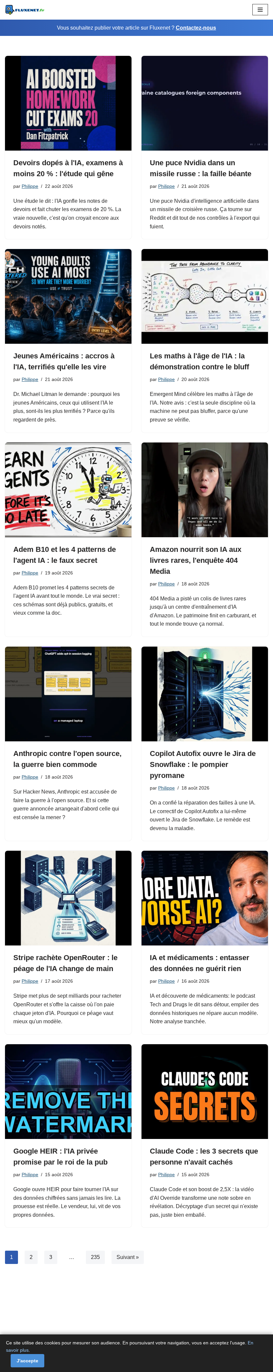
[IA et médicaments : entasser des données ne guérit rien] (204, 898)
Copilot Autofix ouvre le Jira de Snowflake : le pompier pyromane (203, 764)
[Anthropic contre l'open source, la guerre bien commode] (68, 694)
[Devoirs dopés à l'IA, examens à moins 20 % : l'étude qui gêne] (68, 103)
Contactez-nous (196, 28)
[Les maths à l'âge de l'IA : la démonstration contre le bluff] (204, 296)
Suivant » (128, 1257)
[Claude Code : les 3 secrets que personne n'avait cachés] (204, 1091)
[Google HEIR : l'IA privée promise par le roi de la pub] (68, 1091)
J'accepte (27, 1360)
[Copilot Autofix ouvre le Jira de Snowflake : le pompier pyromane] (204, 694)
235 (95, 1257)
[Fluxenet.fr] (25, 10)
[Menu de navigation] (260, 9)
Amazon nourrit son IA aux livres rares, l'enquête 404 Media (195, 560)
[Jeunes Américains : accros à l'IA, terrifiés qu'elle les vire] (68, 296)
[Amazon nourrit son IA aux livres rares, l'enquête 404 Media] (204, 489)
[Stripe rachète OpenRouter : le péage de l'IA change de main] (68, 898)
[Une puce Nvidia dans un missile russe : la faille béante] (204, 103)
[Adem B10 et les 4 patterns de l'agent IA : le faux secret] (68, 489)
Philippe (30, 186)
